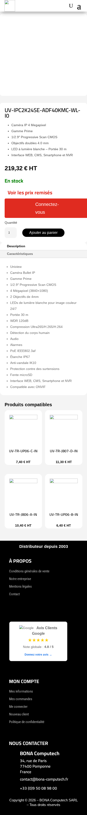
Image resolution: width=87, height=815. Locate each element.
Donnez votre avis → (38, 654)
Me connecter (18, 707)
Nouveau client (19, 714)
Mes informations (21, 691)
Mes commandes (20, 699)
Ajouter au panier (43, 233)
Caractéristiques (20, 254)
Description (16, 246)
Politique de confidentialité (26, 722)
